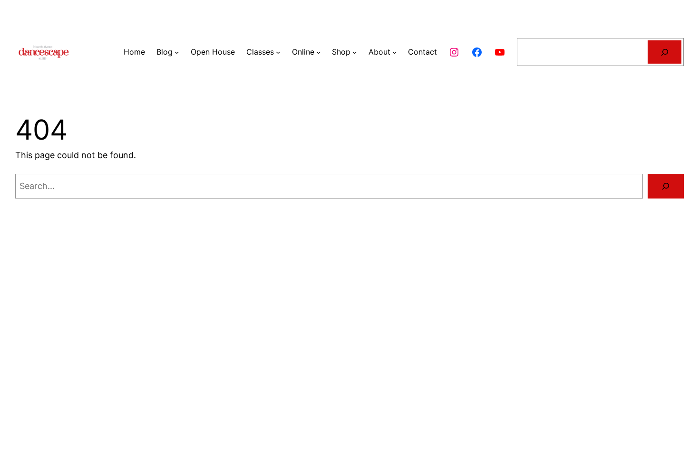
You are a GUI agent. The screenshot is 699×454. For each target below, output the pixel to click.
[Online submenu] (318, 52)
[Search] (664, 52)
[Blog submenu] (177, 52)
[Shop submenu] (354, 52)
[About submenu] (394, 52)
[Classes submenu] (278, 52)
